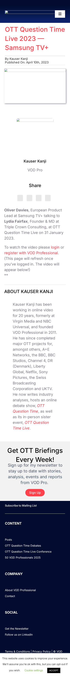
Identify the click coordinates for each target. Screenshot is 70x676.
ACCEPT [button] (53, 670)
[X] (20, 198)
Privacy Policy (41, 651)
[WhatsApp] (38, 198)
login (55, 247)
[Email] (47, 198)
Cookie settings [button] (33, 670)
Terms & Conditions (17, 651)
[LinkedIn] (29, 198)
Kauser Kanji (19, 59)
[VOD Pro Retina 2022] (34, 12)
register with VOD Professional (31, 253)
